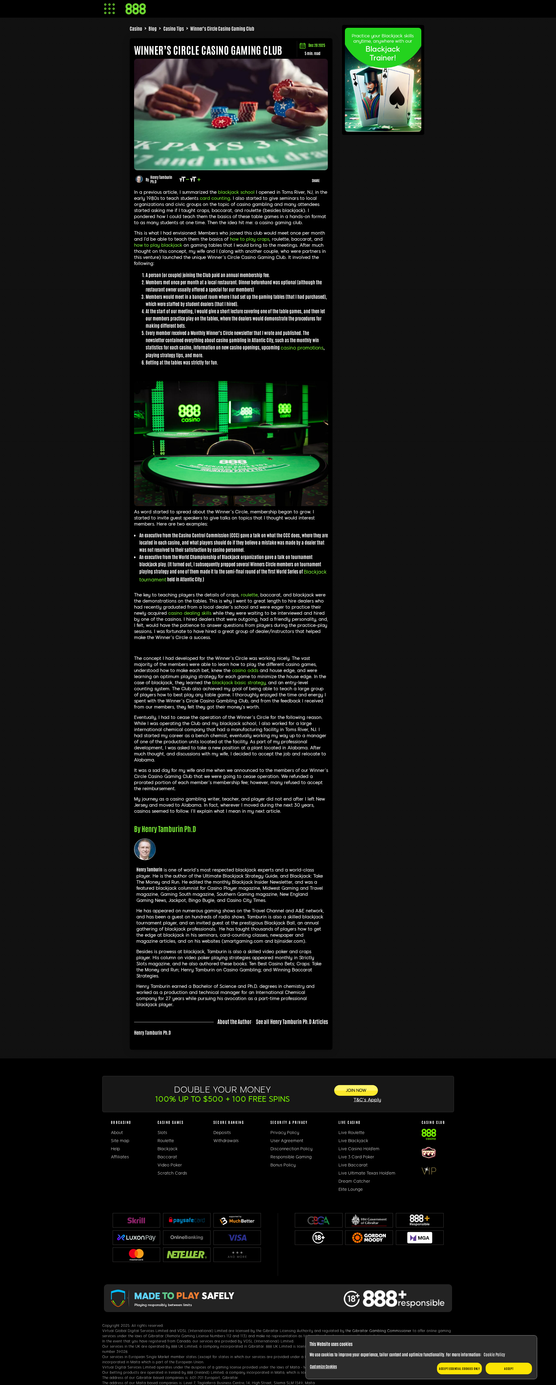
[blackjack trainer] (383, 129)
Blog (153, 28)
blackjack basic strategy (239, 682)
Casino (136, 28)
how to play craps (249, 239)
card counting (215, 198)
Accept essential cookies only (459, 1368)
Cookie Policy (494, 1354)
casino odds (245, 670)
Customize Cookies (323, 1366)
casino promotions (302, 348)
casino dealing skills (189, 613)
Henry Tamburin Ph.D (161, 179)
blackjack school (236, 192)
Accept (508, 1368)
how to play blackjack (158, 245)
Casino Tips (173, 28)
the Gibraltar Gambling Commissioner (378, 1331)
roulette (249, 595)
